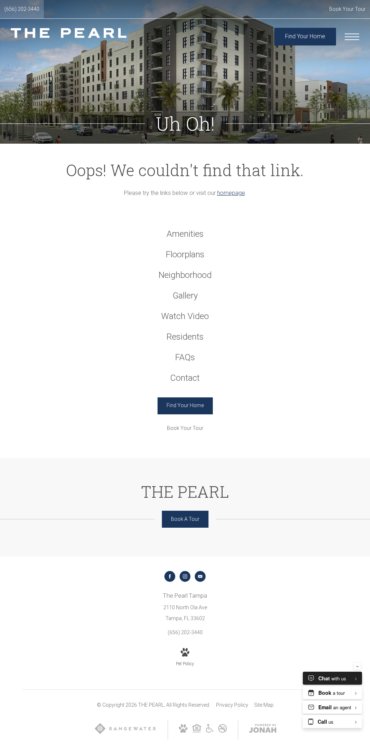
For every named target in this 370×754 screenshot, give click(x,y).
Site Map (264, 705)
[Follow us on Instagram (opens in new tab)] (185, 576)
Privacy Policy (232, 705)
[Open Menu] (352, 37)
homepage (231, 192)
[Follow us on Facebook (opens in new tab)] (169, 576)
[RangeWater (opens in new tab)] (125, 733)
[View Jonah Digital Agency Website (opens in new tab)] (262, 730)
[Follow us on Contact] (200, 576)
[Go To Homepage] (68, 36)
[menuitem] (185, 234)
